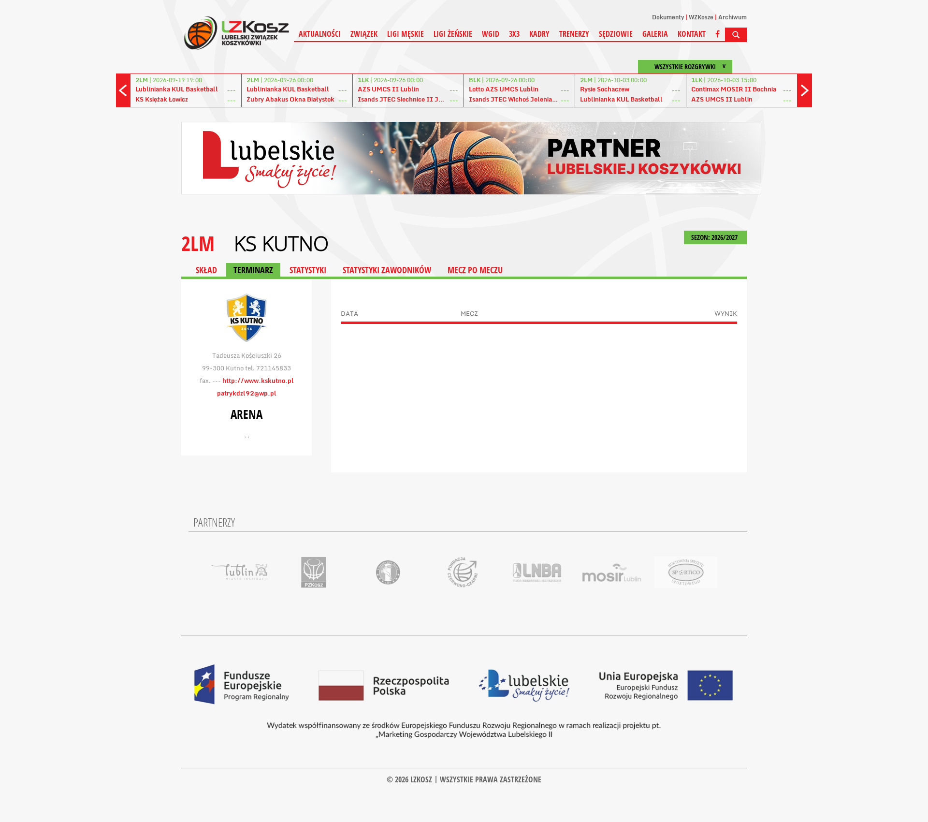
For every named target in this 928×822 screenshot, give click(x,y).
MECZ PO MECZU (475, 270)
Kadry (539, 34)
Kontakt (692, 34)
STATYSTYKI (308, 270)
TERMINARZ (253, 270)
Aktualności (320, 34)
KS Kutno (281, 243)
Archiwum (732, 17)
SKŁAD (206, 270)
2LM (198, 243)
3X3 (514, 34)
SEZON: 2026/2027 (715, 237)
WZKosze (701, 17)
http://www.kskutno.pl (258, 380)
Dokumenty (668, 17)
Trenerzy (574, 34)
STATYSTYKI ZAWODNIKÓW (387, 270)
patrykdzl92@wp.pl (246, 393)
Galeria (655, 34)
